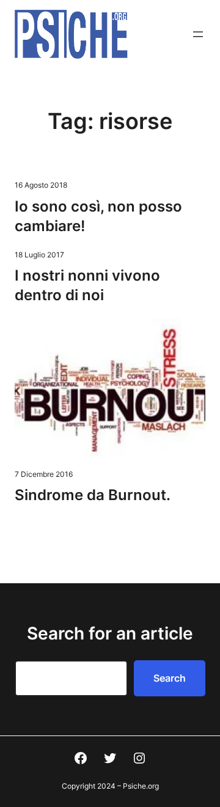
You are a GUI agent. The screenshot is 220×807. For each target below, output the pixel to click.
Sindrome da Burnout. (92, 495)
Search (169, 678)
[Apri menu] (198, 34)
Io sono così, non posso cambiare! (98, 216)
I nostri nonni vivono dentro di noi (87, 285)
